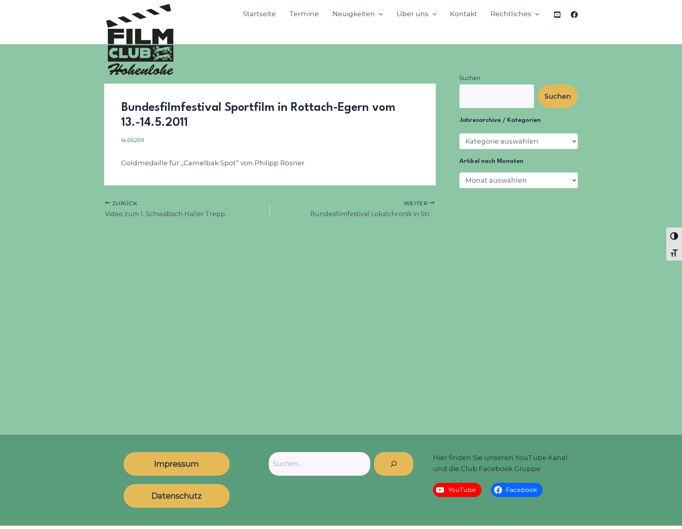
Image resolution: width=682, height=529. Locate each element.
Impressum (176, 464)
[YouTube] (557, 14)
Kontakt (463, 14)
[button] (379, 14)
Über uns (413, 14)
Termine (304, 14)
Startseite (259, 14)
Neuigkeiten (353, 14)
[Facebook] (574, 14)
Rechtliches (511, 14)
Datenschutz (176, 496)
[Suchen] (393, 464)
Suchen (469, 78)
